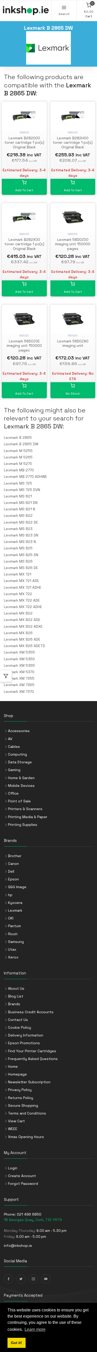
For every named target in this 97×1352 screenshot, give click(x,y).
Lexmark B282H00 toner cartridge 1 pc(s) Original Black (73, 142)
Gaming (14, 769)
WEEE (12, 1128)
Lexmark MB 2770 (19, 470)
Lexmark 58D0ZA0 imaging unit (72, 343)
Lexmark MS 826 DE (21, 567)
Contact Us (18, 1019)
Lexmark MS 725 (18, 483)
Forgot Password (23, 1183)
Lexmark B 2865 (18, 437)
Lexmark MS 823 (18, 528)
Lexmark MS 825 (18, 548)
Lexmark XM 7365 (19, 684)
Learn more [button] (35, 1329)
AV (10, 738)
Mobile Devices (21, 785)
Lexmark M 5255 (18, 450)
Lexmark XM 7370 (19, 691)
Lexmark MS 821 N (19, 509)
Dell (11, 871)
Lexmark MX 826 (18, 633)
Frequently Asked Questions (33, 1058)
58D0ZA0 (73, 335)
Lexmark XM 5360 (19, 659)
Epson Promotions (24, 1043)
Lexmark (15, 910)
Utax (12, 949)
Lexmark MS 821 (18, 496)
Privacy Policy (20, 1089)
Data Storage (20, 762)
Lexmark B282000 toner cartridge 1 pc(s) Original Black (24, 142)
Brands (14, 1004)
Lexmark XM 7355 (19, 678)
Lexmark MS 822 (18, 515)
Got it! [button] (16, 1343)
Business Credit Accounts (31, 1012)
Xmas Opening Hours (26, 1136)
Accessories (19, 730)
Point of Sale (19, 801)
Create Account (22, 1175)
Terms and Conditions (27, 1113)
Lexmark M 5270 (18, 463)
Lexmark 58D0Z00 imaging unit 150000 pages (72, 244)
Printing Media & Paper (27, 817)
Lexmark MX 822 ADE (22, 619)
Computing (17, 754)
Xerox (13, 957)
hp (10, 895)
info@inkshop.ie (18, 1245)
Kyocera (15, 902)
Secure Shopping (23, 1105)
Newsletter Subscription (29, 1082)
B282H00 (73, 132)
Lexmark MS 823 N (20, 541)
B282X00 (24, 234)
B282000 (24, 132)
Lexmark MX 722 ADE (22, 600)
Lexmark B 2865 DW (33, 426)
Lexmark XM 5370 (19, 672)
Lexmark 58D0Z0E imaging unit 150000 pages (24, 345)
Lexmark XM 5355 (19, 652)
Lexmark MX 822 (18, 613)
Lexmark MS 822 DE (21, 522)
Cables (14, 746)
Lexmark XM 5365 (19, 665)
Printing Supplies (22, 824)
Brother (14, 856)
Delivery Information (25, 1035)
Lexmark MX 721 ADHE (22, 587)
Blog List (15, 996)
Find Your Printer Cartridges (32, 1051)
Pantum (14, 926)
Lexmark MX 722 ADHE (23, 606)
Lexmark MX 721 (17, 574)
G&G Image (17, 887)
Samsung (16, 941)
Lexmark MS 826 (18, 561)
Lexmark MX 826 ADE (22, 639)
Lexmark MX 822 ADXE (23, 626)
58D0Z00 (72, 234)
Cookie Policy (19, 1027)
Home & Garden (21, 777)
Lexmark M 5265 (18, 457)
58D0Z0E (24, 335)
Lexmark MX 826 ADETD (24, 645)
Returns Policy (20, 1097)
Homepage (17, 1074)
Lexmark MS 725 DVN (22, 489)
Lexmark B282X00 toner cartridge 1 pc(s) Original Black (24, 244)
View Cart (16, 1121)
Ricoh (13, 934)
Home (13, 1066)
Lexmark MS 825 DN (21, 554)
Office (13, 793)
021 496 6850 (29, 1214)
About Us (16, 988)
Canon (13, 863)
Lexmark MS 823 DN (21, 535)
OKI (10, 918)
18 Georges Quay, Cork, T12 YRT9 (33, 1219)
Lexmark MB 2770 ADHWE (25, 476)
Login (12, 1168)
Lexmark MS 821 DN (21, 502)
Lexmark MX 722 (18, 594)
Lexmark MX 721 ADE (21, 580)
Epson (13, 879)
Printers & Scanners (25, 808)
